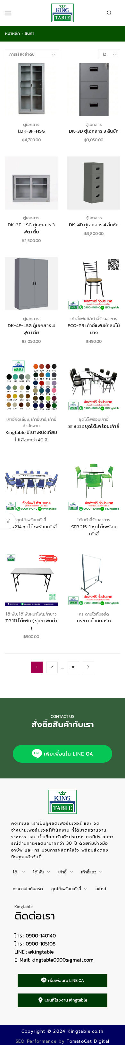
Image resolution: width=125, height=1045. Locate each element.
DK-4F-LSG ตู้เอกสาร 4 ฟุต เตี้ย (31, 329)
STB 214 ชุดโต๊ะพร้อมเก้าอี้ (31, 526)
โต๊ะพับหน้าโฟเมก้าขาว (38, 614)
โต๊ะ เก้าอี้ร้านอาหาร (93, 520)
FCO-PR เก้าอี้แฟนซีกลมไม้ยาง (94, 329)
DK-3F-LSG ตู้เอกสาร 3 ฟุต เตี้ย (31, 228)
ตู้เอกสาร (31, 124)
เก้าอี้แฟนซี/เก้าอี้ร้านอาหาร (94, 318)
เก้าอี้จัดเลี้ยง (17, 419)
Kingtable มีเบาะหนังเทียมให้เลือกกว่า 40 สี (31, 436)
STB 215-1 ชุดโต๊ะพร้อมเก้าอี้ (93, 530)
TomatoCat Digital (88, 1041)
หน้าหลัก (12, 33)
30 (73, 667)
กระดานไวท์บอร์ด (94, 614)
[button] (62, 754)
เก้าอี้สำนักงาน (39, 422)
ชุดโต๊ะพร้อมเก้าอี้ (94, 419)
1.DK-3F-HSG (31, 131)
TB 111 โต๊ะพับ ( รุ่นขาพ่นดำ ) (31, 624)
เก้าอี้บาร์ (38, 419)
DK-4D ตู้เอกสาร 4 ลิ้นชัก (94, 224)
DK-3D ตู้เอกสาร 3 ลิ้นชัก (94, 131)
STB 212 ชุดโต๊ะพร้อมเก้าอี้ (93, 426)
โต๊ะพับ (11, 614)
